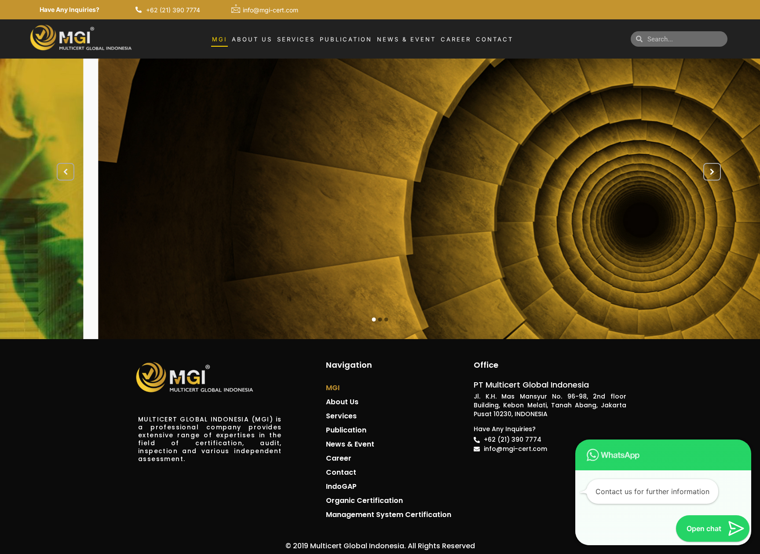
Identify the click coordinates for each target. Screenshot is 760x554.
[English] (601, 37)
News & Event (350, 444)
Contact (341, 472)
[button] (733, 454)
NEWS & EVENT (406, 39)
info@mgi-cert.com (270, 10)
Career (338, 458)
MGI (219, 39)
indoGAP (341, 486)
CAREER (456, 39)
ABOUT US (252, 39)
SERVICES (296, 39)
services (341, 416)
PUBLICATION (346, 39)
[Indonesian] (612, 37)
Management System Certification (388, 515)
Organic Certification (364, 500)
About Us (342, 402)
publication (346, 430)
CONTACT (494, 39)
